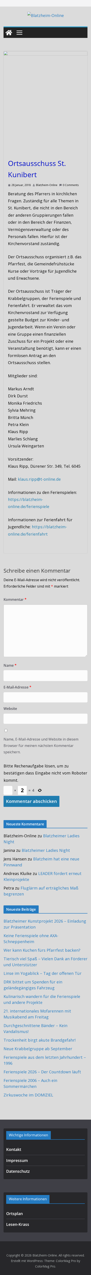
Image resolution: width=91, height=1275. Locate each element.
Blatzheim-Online (46, 185)
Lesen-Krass (17, 1224)
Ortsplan (14, 1213)
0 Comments (71, 185)
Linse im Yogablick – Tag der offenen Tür (43, 973)
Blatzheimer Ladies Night (46, 850)
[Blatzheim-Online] (9, 32)
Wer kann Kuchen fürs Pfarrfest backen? (42, 950)
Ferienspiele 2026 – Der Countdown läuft (42, 1071)
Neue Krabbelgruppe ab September (38, 1048)
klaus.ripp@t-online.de (39, 479)
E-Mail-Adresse (17, 687)
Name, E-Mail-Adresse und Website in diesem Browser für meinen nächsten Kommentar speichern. (41, 745)
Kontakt (13, 1149)
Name (10, 665)
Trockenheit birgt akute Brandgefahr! (40, 1040)
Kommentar (15, 599)
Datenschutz (18, 1171)
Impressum (17, 1160)
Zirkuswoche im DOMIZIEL (28, 1095)
